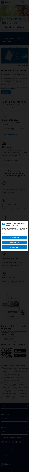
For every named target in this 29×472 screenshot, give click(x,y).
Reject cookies (14, 242)
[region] (14, 236)
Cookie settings (14, 247)
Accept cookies (14, 237)
